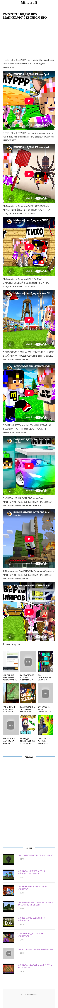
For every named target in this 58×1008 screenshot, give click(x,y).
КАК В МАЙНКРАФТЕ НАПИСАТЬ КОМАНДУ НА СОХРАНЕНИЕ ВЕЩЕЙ (36, 903)
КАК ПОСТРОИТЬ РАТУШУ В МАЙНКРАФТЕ (36, 949)
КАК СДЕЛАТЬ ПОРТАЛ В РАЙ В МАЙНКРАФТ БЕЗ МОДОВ (31, 872)
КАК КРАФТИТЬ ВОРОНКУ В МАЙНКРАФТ (35, 855)
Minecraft (29, 3)
